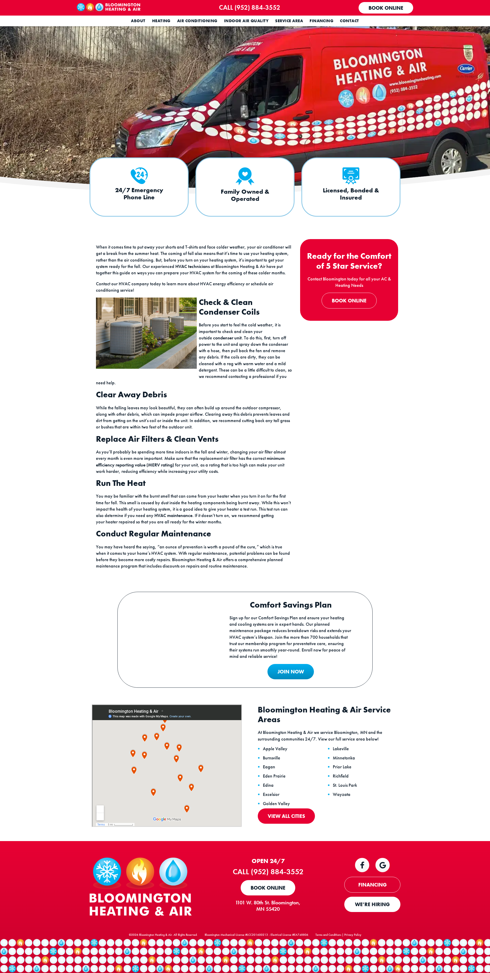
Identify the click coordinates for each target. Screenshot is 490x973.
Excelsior (271, 794)
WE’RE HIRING (372, 904)
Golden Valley (276, 803)
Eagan (269, 766)
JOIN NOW (290, 671)
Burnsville (271, 757)
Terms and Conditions (328, 935)
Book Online (386, 8)
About (138, 20)
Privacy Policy (352, 935)
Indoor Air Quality (246, 20)
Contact (349, 20)
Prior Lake (342, 766)
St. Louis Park (345, 785)
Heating (161, 20)
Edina (268, 785)
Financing (321, 20)
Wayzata (341, 794)
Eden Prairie (274, 776)
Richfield (341, 776)
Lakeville (341, 748)
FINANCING (372, 884)
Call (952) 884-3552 (249, 7)
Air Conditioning (197, 20)
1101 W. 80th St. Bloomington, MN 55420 (268, 906)
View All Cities (286, 816)
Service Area (289, 20)
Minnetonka (344, 757)
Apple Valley (275, 748)
